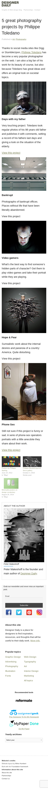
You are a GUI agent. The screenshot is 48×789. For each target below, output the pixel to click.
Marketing (29, 676)
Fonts (8, 676)
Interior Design (31, 671)
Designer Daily (29, 573)
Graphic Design (13, 657)
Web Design (30, 657)
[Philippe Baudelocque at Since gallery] (32, 461)
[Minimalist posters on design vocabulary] (11, 483)
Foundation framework (20, 766)
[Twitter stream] (19, 612)
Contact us (6, 779)
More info (35, 640)
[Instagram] (39, 612)
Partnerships (28, 10)
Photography (21, 39)
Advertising (10, 661)
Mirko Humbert (20, 763)
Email (7, 596)
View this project (11, 152)
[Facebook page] (8, 612)
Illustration (10, 671)
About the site (7, 772)
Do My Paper (24, 729)
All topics (28, 680)
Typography (30, 661)
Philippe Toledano (31, 52)
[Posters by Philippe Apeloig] (11, 461)
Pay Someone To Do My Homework (24, 717)
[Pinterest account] (29, 612)
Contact (37, 10)
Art (13, 39)
